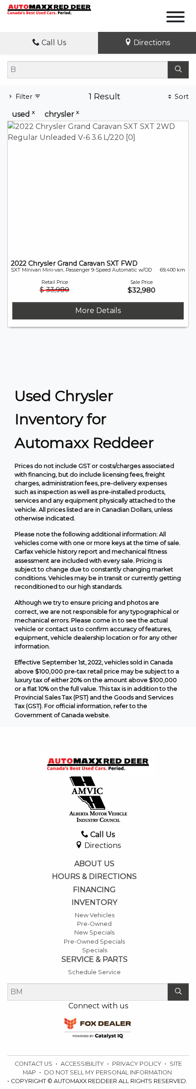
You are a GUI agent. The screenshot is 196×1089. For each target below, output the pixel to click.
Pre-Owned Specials (94, 941)
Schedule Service (94, 972)
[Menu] (175, 18)
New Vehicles (94, 915)
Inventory (94, 903)
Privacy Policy (137, 1063)
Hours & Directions (94, 877)
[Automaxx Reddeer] (49, 9)
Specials (94, 950)
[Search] (178, 69)
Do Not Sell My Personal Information (108, 1072)
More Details (98, 310)
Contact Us (34, 1063)
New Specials (94, 932)
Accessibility (83, 1063)
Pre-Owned (94, 923)
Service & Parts (95, 959)
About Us (94, 864)
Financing (94, 890)
